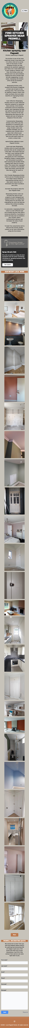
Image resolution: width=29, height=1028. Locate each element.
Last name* (4, 966)
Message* (3, 990)
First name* (4, 960)
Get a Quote (8, 264)
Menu (25, 10)
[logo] (10, 10)
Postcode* (4, 984)
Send (4, 1012)
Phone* (3, 978)
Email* (3, 972)
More (14, 934)
